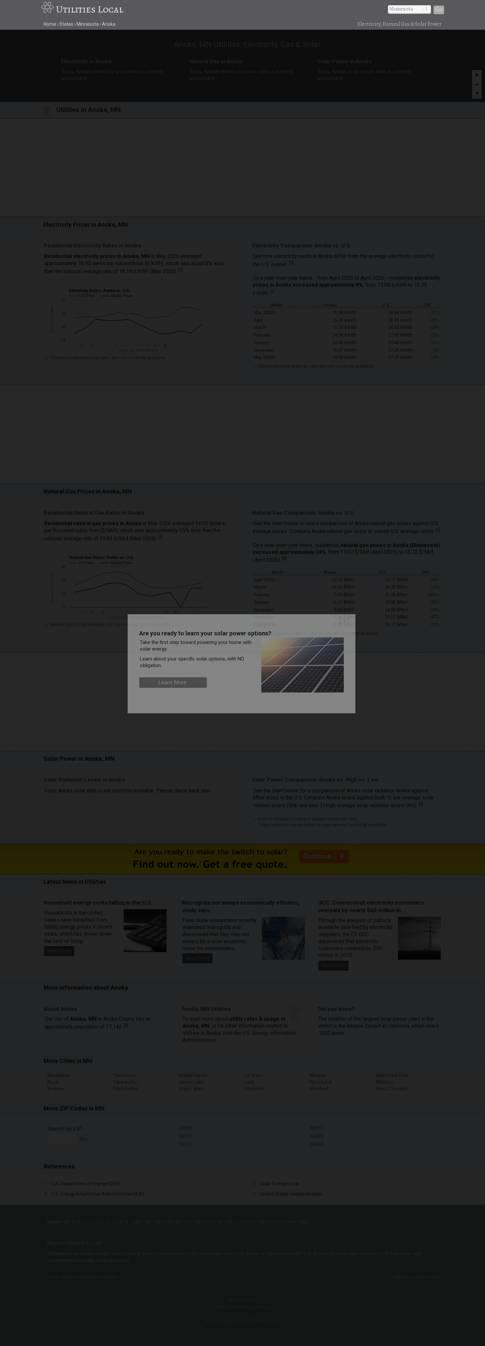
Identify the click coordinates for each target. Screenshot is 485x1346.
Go (438, 10)
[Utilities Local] (48, 9)
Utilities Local (89, 9)
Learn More (172, 682)
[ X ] (344, 621)
